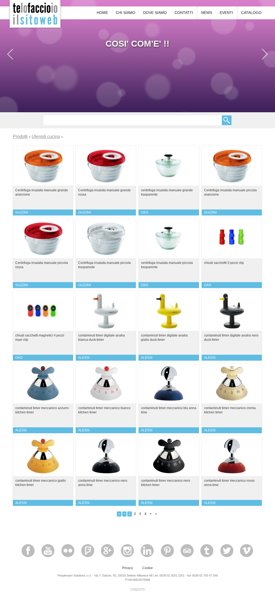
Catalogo (251, 12)
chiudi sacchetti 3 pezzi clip (224, 263)
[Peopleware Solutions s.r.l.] (35, 13)
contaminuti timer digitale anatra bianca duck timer (101, 337)
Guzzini (21, 212)
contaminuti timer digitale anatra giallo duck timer (164, 337)
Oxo (144, 212)
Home (102, 12)
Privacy (127, 568)
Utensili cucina (46, 136)
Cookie (147, 568)
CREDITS (138, 590)
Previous (10, 55)
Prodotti (20, 136)
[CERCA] (226, 120)
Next (265, 55)
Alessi (83, 358)
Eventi (226, 12)
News (206, 12)
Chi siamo (125, 12)
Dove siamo (155, 12)
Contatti (184, 12)
